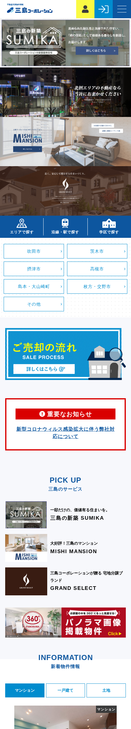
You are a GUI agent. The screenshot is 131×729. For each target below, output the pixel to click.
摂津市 (34, 269)
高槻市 (97, 269)
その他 (34, 304)
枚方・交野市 (97, 286)
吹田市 (34, 251)
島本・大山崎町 (34, 286)
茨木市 (97, 251)
